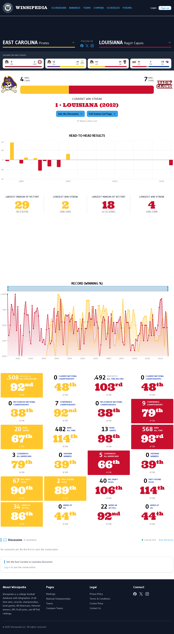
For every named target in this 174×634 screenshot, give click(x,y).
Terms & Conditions (100, 598)
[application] (87, 162)
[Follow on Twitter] (87, 45)
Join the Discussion (68, 113)
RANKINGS (74, 7)
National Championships (58, 598)
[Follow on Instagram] (92, 45)
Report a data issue (88, 121)
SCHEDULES (113, 7)
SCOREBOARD (58, 7)
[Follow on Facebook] (81, 45)
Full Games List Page (100, 113)
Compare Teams (54, 608)
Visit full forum (166, 539)
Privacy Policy (96, 593)
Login (153, 7)
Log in (7, 567)
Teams (49, 603)
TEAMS (87, 7)
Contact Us (95, 608)
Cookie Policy (96, 603)
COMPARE (98, 7)
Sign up (165, 8)
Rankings (50, 593)
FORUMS (127, 7)
